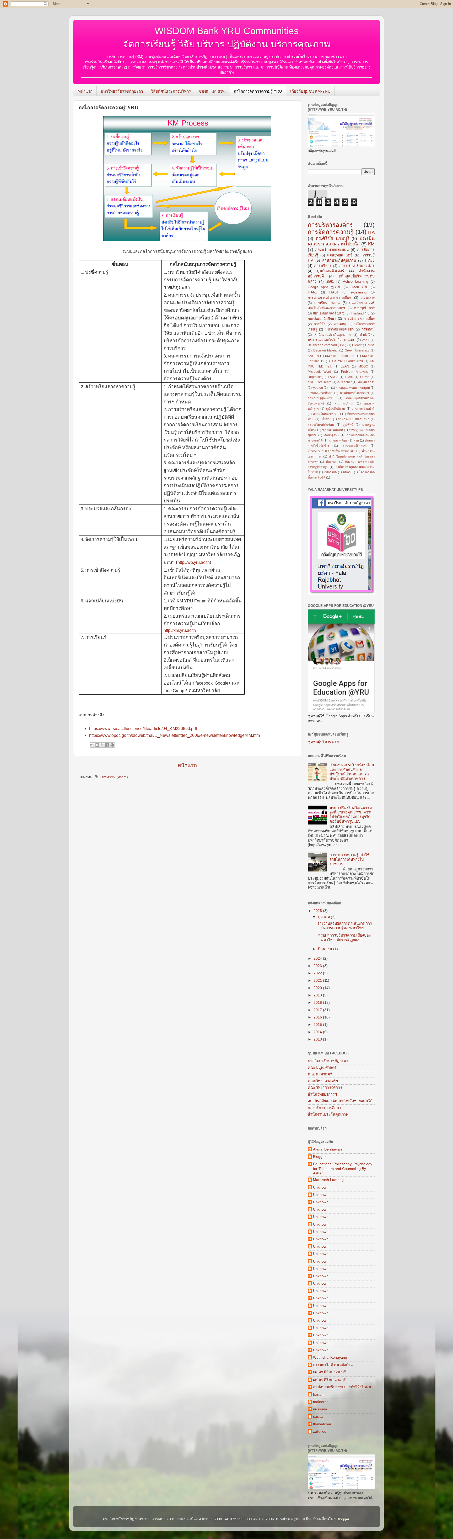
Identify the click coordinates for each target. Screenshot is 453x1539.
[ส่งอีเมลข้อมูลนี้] (92, 745)
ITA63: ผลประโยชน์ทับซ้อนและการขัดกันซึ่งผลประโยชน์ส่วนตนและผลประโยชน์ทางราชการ (352, 772)
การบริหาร (323, 266)
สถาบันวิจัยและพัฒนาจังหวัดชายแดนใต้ (340, 1101)
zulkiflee (319, 1431)
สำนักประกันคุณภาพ (339, 260)
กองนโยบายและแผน (332, 250)
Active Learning (355, 281)
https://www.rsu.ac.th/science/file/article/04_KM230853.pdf (143, 728)
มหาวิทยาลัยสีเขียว (339, 329)
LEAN (345, 366)
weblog (317, 387)
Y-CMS (364, 377)
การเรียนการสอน (327, 303)
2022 (318, 973)
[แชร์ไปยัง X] (102, 745)
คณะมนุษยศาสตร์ (322, 1067)
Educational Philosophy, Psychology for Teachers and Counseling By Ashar (342, 1168)
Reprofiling (315, 377)
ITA (371, 232)
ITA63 (370, 260)
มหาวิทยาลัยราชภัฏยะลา (122, 91)
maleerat (320, 1402)
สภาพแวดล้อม (337, 440)
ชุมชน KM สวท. (212, 91)
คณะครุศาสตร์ (320, 1074)
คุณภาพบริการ (344, 403)
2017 (318, 1010)
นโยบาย (326, 419)
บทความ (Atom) (115, 777)
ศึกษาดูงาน (331, 435)
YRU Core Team (319, 382)
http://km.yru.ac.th (180, 630)
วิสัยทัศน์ (368, 329)
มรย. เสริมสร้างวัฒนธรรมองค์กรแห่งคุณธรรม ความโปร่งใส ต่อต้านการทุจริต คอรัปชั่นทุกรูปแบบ (351, 814)
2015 (318, 1024)
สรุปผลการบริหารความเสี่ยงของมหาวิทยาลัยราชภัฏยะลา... (344, 937)
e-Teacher (344, 382)
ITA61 (312, 292)
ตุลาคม (324, 917)
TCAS (349, 377)
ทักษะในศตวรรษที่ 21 (327, 414)
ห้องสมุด (331, 461)
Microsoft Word (319, 371)
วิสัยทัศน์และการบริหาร (171, 91)
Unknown (320, 1187)
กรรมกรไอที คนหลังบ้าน (333, 1365)
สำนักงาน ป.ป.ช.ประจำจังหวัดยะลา (331, 451)
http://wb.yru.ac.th (193, 562)
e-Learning (358, 292)
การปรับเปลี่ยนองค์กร (357, 266)
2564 (365, 340)
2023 (318, 966)
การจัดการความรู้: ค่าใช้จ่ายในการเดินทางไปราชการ (350, 859)
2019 (318, 995)
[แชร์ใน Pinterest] (112, 745)
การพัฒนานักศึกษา (320, 393)
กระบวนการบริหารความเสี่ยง (329, 298)
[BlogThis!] (97, 745)
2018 (318, 1002)
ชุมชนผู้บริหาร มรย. (324, 742)
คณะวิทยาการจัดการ (325, 1087)
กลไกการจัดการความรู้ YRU (258, 91)
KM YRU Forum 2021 (340, 356)
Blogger (319, 1156)
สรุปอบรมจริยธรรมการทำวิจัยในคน (342, 1387)
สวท (356, 440)
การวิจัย (320, 324)
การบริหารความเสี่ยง (359, 319)
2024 (318, 958)
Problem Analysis (354, 371)
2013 (318, 1039)
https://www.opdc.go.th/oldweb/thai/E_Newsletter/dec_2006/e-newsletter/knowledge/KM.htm (174, 735)
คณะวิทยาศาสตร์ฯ (323, 1081)
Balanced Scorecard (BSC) (327, 345)
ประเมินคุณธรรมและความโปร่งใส (341, 241)
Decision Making (325, 350)
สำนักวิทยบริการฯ (322, 1094)
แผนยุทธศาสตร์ (339, 255)
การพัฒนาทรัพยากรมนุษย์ (353, 387)
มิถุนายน (325, 949)
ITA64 (333, 292)
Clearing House (363, 345)
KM (371, 243)
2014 (318, 1032)
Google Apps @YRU (324, 287)
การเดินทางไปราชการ (354, 393)
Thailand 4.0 (360, 313)
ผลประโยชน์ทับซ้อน (321, 424)
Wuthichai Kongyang (330, 1357)
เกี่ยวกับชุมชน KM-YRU (310, 91)
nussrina (320, 1409)
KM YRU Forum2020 (347, 361)
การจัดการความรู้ (331, 231)
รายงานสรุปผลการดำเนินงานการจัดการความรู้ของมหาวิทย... (344, 925)
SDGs (334, 377)
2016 (318, 1017)
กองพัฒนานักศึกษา (322, 319)
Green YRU (359, 287)
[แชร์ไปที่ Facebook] (107, 745)
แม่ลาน (348, 472)
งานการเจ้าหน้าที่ (363, 408)
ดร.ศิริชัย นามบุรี (332, 238)
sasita (318, 1416)
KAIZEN (313, 356)
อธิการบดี (330, 472)
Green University (357, 350)
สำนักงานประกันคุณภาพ (332, 335)
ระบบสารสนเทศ (332, 430)
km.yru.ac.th (366, 382)
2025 (318, 910)
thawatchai (322, 1424)
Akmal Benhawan (327, 1149)
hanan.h (320, 1394)
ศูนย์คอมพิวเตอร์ (330, 271)
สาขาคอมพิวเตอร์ (354, 445)
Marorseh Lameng (328, 1180)
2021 (318, 980)
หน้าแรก (85, 91)
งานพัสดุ (340, 324)
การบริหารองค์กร (330, 224)
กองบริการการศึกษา (324, 1108)
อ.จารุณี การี (364, 308)
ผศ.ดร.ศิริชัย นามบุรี (329, 1372)
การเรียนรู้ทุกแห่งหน (321, 398)
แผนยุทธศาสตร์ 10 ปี (328, 313)
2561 (330, 281)
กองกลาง (368, 298)
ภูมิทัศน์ (348, 424)
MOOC (363, 366)
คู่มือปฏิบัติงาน (335, 408)
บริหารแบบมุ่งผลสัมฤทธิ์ (353, 419)
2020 (318, 988)
